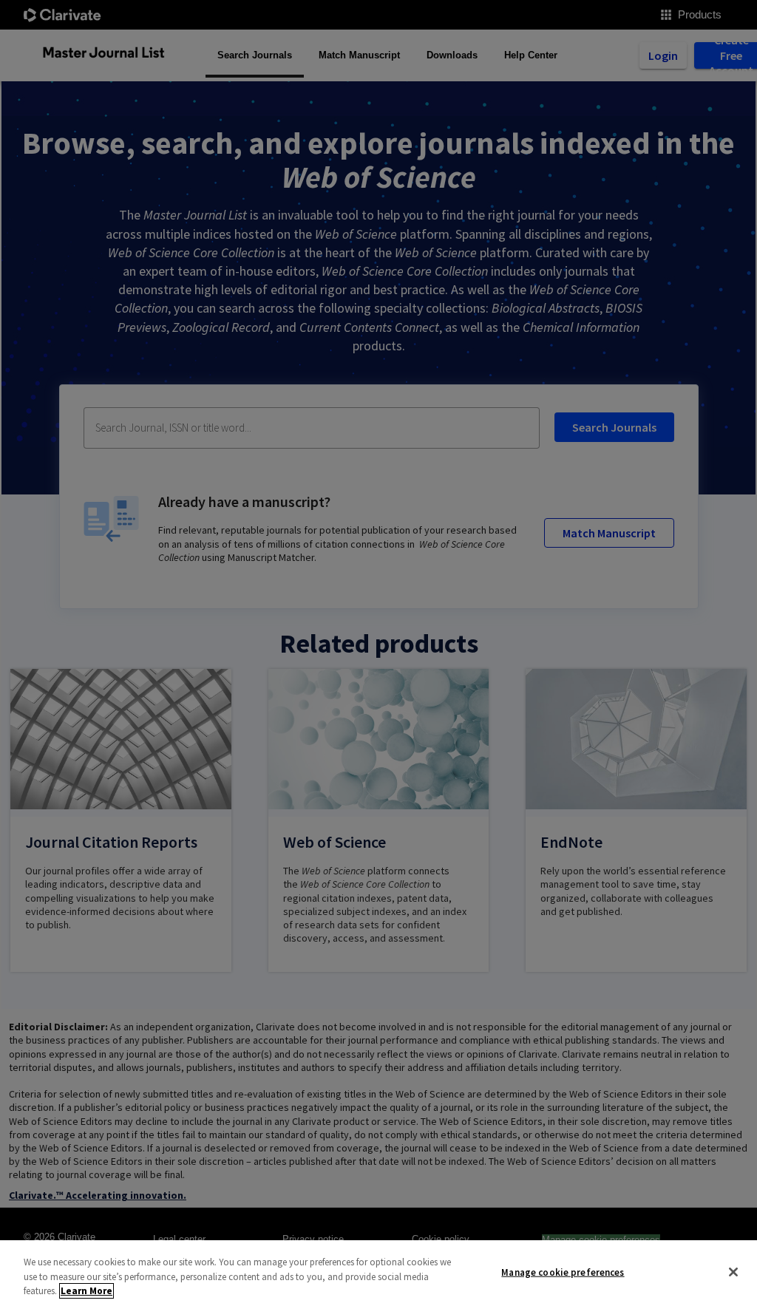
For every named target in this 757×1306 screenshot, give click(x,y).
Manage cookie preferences (562, 1271)
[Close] (733, 1272)
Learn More (86, 1291)
